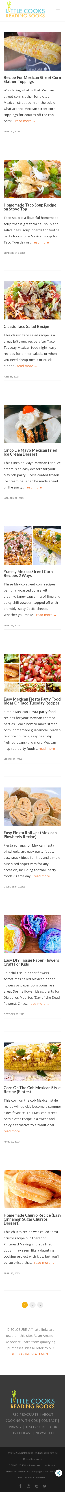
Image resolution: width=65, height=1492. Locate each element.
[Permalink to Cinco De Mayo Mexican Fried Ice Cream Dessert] (32, 424)
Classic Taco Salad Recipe (26, 326)
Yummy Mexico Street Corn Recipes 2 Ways (28, 573)
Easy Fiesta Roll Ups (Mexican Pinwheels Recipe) (30, 834)
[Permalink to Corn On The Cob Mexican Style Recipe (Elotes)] (32, 1061)
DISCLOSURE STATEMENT (30, 1354)
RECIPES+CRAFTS (25, 1414)
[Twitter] (44, 1486)
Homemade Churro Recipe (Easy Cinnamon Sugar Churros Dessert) (32, 1219)
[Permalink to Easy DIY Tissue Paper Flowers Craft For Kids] (32, 934)
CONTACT (49, 1421)
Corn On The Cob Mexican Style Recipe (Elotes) (32, 1089)
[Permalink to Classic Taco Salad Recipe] (32, 300)
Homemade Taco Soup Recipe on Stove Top (30, 207)
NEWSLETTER (46, 1433)
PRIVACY (15, 1427)
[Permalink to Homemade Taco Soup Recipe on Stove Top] (32, 179)
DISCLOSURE (36, 1427)
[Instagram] (28, 1486)
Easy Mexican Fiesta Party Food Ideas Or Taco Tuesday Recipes (32, 701)
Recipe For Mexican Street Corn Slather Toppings (32, 79)
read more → (25, 121)
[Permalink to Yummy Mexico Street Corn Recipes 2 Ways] (32, 545)
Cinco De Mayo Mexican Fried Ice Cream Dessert (30, 452)
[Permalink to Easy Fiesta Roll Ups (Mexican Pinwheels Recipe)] (32, 806)
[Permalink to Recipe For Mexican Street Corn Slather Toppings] (32, 51)
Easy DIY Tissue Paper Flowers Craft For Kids (31, 962)
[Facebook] (20, 1486)
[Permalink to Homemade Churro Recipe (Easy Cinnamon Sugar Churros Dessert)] (32, 1189)
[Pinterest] (36, 1486)
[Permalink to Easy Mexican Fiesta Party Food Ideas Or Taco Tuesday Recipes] (32, 673)
